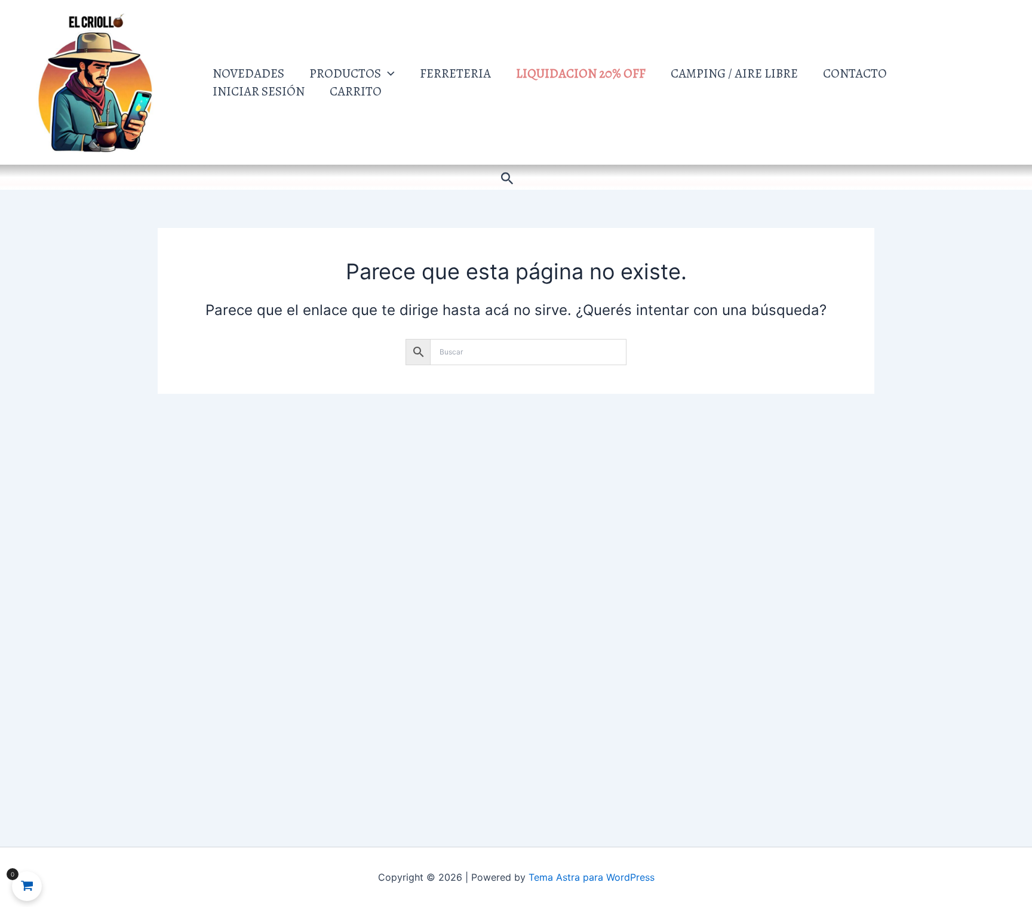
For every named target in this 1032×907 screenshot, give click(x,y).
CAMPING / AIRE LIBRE (734, 73)
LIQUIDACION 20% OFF (581, 73)
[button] (388, 73)
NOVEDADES (248, 73)
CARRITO (356, 91)
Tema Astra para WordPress (592, 877)
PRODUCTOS (345, 73)
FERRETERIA (455, 73)
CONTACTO (855, 73)
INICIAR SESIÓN (259, 91)
